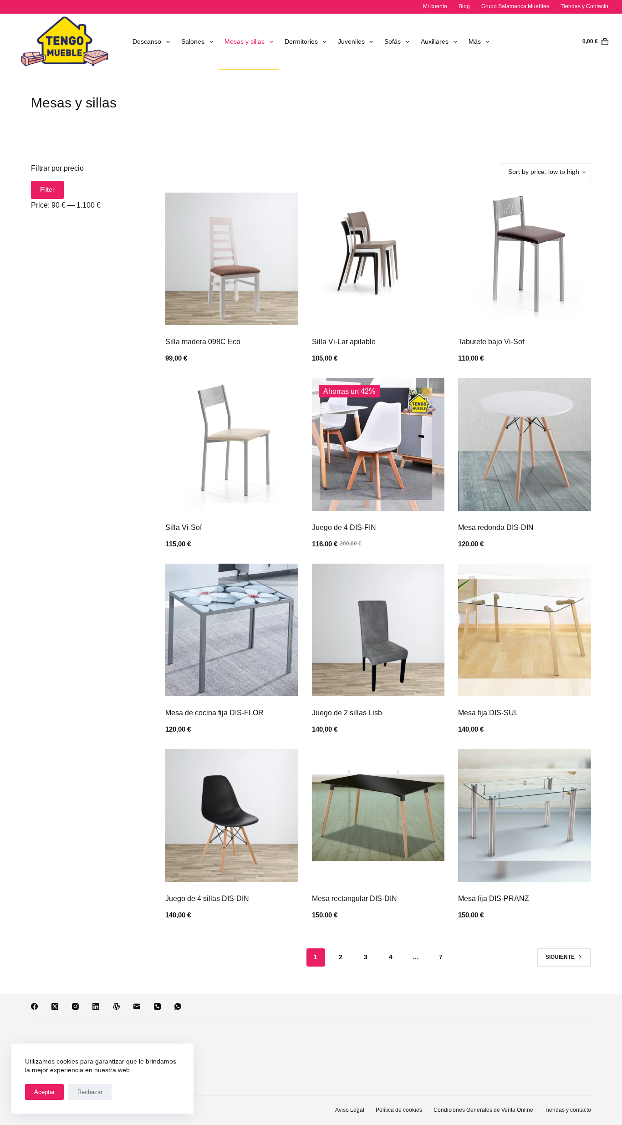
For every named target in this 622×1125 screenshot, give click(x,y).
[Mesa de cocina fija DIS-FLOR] (231, 630)
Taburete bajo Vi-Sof (491, 342)
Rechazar (89, 1092)
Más (475, 41)
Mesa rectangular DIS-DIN (354, 898)
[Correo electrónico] (136, 1006)
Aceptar (44, 1092)
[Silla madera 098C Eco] (231, 259)
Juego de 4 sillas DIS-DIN (207, 898)
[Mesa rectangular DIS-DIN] (378, 815)
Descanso (147, 41)
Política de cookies (399, 1110)
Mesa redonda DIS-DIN (496, 527)
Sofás (392, 41)
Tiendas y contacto (568, 1110)
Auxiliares (435, 41)
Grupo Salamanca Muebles (515, 6)
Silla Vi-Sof (183, 527)
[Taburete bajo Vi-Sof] (524, 259)
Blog (464, 6)
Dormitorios (301, 41)
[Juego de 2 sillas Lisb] (378, 630)
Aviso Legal (349, 1110)
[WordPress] (116, 1006)
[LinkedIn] (95, 1006)
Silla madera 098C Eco (202, 342)
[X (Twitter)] (54, 1006)
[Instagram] (75, 1006)
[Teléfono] (157, 1006)
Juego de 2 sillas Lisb (347, 713)
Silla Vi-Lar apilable (344, 342)
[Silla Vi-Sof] (231, 444)
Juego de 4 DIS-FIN (344, 527)
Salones (192, 41)
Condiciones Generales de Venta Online (483, 1110)
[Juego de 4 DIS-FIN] (378, 444)
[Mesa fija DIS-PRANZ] (524, 815)
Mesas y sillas (244, 41)
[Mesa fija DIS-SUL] (524, 630)
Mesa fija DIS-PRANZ (493, 898)
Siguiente (560, 957)
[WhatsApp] (177, 1006)
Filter (47, 189)
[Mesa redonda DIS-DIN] (524, 444)
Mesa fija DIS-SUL (488, 713)
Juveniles (351, 41)
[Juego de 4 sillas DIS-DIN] (231, 815)
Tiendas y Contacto (584, 6)
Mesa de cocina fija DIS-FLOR (214, 713)
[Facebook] (34, 1006)
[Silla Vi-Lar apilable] (378, 259)
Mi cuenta (435, 6)
